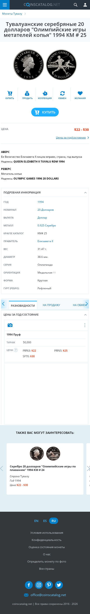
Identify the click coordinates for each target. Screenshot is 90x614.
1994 (41, 202)
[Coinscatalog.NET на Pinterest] (49, 585)
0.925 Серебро (47, 225)
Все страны (46, 569)
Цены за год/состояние (21, 314)
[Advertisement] (46, 393)
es (45, 521)
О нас (46, 554)
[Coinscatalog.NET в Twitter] (59, 585)
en (36, 521)
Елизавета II (45, 241)
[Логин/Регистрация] (85, 5)
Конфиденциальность (47, 540)
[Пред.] (4, 304)
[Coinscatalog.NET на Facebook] (29, 585)
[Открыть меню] (85, 325)
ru (54, 521)
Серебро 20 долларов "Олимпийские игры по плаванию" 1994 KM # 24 (43, 468)
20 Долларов (46, 210)
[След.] (85, 304)
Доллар (42, 217)
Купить (48, 112)
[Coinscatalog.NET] (40, 5)
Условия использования (46, 533)
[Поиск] (75, 5)
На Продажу (51, 305)
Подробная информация (22, 192)
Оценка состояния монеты (47, 547)
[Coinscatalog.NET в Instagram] (39, 585)
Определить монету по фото (46, 561)
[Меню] (5, 5)
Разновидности (23, 306)
